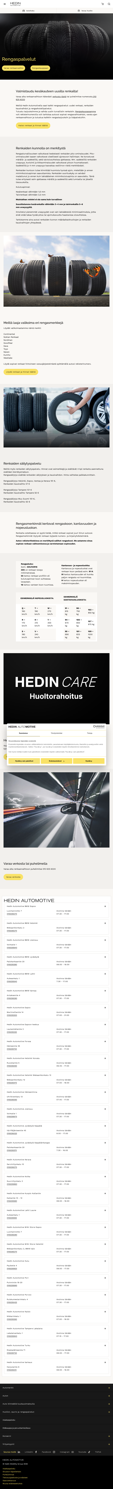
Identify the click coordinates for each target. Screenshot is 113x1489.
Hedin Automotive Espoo (19, 1008)
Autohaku (30, 11)
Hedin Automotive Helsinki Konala (23, 1058)
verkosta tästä (59, 96)
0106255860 (12, 1184)
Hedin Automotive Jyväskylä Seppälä (24, 1126)
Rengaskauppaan (40, 68)
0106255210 (12, 1370)
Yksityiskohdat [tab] (56, 733)
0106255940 (12, 1336)
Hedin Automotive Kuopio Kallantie (24, 1193)
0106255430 (12, 1302)
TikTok (98, 1452)
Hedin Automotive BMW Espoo (21, 906)
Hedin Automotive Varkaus (19, 1362)
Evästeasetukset (55, 761)
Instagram (65, 1452)
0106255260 (12, 1319)
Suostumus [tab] (23, 733)
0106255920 (12, 1269)
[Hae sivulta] (109, 4)
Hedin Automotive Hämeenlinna (22, 1092)
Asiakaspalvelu (9, 1420)
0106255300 (12, 1015)
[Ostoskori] (102, 4)
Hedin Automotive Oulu (18, 1261)
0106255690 (12, 1285)
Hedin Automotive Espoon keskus (23, 1024)
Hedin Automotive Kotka (18, 1176)
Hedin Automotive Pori (18, 1278)
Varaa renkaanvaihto (13, 68)
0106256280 (12, 998)
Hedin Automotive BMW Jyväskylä (23, 957)
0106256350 (12, 1066)
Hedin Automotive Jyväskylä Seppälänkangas (28, 1143)
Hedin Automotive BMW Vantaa (21, 991)
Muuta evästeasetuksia (12, 1483)
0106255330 (12, 1032)
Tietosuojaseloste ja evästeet (15, 1478)
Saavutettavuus (9, 1481)
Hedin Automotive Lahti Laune (21, 1210)
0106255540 (12, 981)
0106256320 (12, 1133)
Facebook (46, 1452)
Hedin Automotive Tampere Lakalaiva (24, 1328)
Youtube (82, 1452)
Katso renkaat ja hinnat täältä (33, 125)
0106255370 (12, 1150)
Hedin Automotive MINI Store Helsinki (25, 1244)
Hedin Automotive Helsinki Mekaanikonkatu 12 (29, 1075)
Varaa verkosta (13, 877)
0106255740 (12, 1049)
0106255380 (12, 964)
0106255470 (12, 1083)
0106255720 (12, 1353)
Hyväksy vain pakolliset (24, 761)
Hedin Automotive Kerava (19, 1160)
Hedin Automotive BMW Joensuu (22, 940)
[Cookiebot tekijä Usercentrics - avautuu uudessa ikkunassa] (95, 726)
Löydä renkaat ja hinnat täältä (21, 372)
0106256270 (12, 914)
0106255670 (12, 1117)
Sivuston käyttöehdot (12, 1472)
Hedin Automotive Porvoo (19, 1295)
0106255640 (12, 948)
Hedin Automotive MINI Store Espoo (24, 1227)
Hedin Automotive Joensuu (20, 1109)
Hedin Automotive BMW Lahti (21, 974)
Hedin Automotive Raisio (18, 1312)
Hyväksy (89, 761)
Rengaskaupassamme (85, 111)
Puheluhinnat (8, 1475)
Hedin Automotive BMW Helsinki (22, 923)
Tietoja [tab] (89, 733)
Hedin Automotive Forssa (19, 1041)
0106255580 (12, 1201)
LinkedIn (29, 1452)
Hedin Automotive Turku (18, 1345)
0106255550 (12, 1218)
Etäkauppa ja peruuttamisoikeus (16, 1428)
